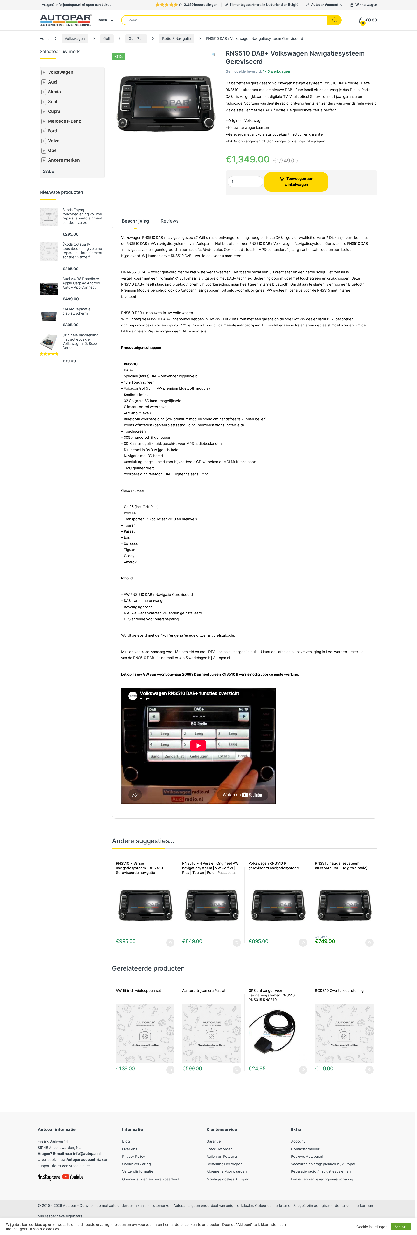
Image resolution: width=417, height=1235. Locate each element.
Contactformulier (305, 1149)
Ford (52, 130)
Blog (126, 1141)
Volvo (54, 140)
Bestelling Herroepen (225, 1164)
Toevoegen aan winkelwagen (299, 181)
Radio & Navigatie (176, 38)
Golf (106, 38)
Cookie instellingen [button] (372, 1227)
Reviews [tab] (170, 221)
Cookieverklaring (136, 1164)
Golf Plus (136, 38)
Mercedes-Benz (64, 121)
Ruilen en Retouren (222, 1156)
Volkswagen (75, 38)
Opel (53, 150)
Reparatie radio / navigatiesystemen (321, 1171)
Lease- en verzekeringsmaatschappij (322, 1179)
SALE (48, 171)
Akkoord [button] (401, 1226)
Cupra (54, 111)
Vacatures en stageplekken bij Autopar (323, 1164)
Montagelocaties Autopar (228, 1179)
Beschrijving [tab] (135, 221)
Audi (52, 82)
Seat (52, 101)
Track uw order (219, 1149)
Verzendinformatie (137, 1171)
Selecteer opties (167, 943)
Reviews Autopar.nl (307, 1156)
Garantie (214, 1141)
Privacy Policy (133, 1156)
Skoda (54, 91)
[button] (214, 55)
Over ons (129, 1149)
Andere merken (64, 159)
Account (298, 1141)
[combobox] (224, 20)
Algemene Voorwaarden (227, 1171)
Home (44, 38)
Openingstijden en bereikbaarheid (150, 1179)
